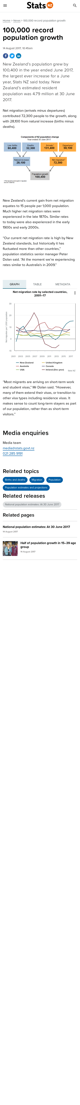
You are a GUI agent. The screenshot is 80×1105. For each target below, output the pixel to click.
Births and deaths (15, 479)
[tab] (14, 284)
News (16, 20)
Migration (37, 479)
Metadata (62, 284)
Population (55, 479)
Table (37, 284)
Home (6, 20)
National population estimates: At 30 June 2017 (32, 504)
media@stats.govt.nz (18, 448)
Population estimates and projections (26, 487)
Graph (14, 284)
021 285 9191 (13, 453)
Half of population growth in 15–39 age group (48, 545)
